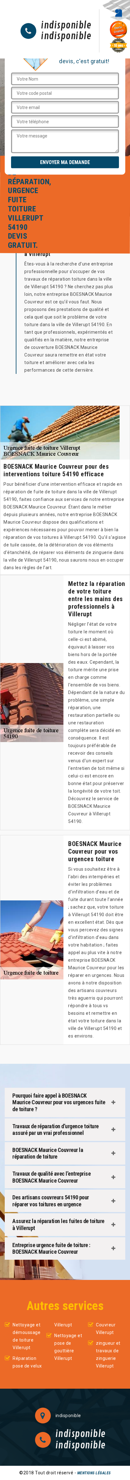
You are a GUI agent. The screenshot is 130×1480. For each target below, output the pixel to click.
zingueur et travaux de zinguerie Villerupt (108, 1354)
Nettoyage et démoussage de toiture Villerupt (26, 1336)
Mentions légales (94, 1473)
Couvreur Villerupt (105, 1328)
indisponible (66, 25)
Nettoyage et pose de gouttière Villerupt (68, 1347)
